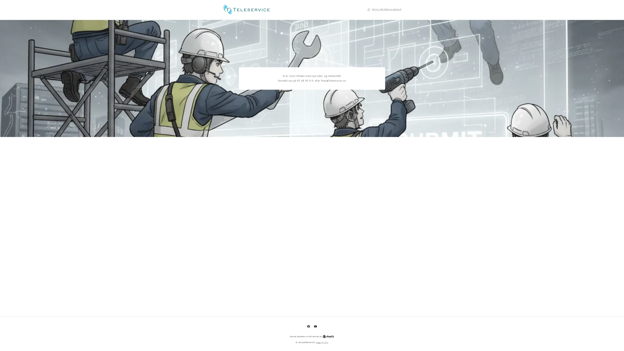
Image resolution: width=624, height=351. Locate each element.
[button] (384, 9)
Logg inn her (322, 342)
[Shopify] (328, 336)
